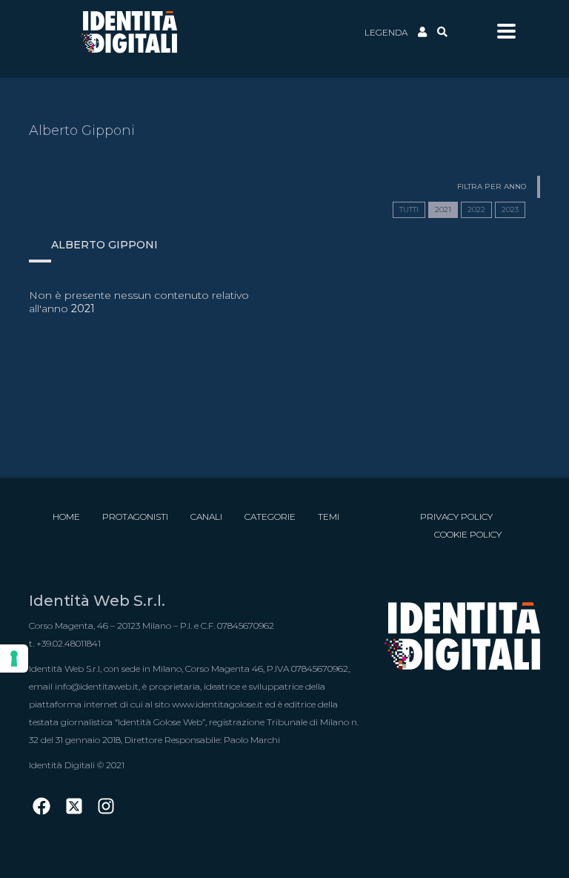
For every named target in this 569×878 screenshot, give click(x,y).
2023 (510, 209)
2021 (443, 209)
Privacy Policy (456, 516)
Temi (328, 516)
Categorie (270, 516)
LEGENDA (386, 32)
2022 (476, 209)
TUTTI (409, 209)
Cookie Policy (468, 534)
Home (66, 516)
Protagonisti (135, 516)
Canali (206, 516)
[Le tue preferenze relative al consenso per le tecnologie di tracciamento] (14, 658)
